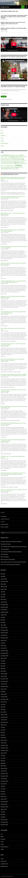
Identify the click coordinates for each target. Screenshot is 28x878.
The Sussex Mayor (5, 549)
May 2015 (3, 791)
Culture (2, 521)
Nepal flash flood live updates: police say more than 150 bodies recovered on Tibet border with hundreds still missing (13, 178)
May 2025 (3, 573)
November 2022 (4, 607)
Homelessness (24, 160)
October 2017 (4, 719)
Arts (2, 130)
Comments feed (4, 863)
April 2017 (3, 735)
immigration (16, 162)
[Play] (2, 50)
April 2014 (3, 817)
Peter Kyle (9, 165)
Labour (2, 140)
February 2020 (4, 673)
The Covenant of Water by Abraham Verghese (11, 551)
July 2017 (3, 727)
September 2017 (4, 722)
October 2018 (4, 696)
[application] (14, 44)
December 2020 (4, 650)
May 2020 (3, 666)
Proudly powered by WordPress (7, 876)
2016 (2, 155)
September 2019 (4, 686)
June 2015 (3, 788)
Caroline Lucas (14, 158)
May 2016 (3, 760)
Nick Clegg (4, 165)
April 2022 (3, 622)
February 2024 (4, 586)
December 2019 (4, 678)
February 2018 (4, 714)
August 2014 (4, 809)
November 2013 (4, 824)
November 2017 (4, 717)
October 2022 (4, 609)
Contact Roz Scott (5, 519)
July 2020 (3, 660)
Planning (13, 165)
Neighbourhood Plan (17, 163)
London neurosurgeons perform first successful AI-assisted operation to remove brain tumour (13, 197)
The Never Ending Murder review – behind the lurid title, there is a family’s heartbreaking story (13, 281)
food (5, 160)
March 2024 (3, 584)
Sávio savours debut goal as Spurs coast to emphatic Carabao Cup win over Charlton (12, 359)
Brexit (2, 133)
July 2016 (3, 755)
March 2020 (3, 671)
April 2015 (3, 794)
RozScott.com (5, 7)
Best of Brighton (17, 155)
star (11, 168)
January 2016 (4, 770)
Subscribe (4, 96)
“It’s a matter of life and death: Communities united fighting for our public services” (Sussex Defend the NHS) (14, 17)
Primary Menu (26, 7)
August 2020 (4, 658)
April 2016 (3, 763)
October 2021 (4, 635)
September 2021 (4, 637)
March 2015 (3, 796)
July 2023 (3, 591)
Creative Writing (4, 524)
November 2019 (4, 681)
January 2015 (4, 799)
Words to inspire (4, 526)
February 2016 (4, 768)
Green (2, 138)
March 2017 (3, 737)
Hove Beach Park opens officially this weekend (11, 541)
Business (2, 158)
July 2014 (3, 811)
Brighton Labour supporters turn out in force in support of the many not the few (13, 23)
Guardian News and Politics (10, 174)
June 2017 (3, 730)
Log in (2, 858)
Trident (17, 168)
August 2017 (4, 724)
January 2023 (4, 602)
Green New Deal (15, 160)
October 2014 (4, 804)
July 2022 (3, 617)
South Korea (21, 167)
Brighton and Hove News (16, 156)
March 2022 (3, 625)
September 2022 (4, 612)
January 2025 (4, 579)
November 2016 (4, 747)
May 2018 (3, 707)
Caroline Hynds (7, 158)
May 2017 (3, 732)
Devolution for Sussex (6, 544)
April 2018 (3, 709)
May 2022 (3, 619)
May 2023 (3, 596)
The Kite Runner (4, 554)
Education (3, 135)
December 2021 (4, 630)
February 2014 (4, 819)
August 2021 (4, 640)
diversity (8, 159)
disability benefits (4, 159)
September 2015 (4, 781)
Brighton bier (24, 156)
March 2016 (3, 765)
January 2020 (4, 676)
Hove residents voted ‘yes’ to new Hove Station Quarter (13, 562)
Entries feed (3, 861)
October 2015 (4, 778)
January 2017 (4, 742)
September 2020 (4, 655)
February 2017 (4, 740)
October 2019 (4, 683)
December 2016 (4, 745)
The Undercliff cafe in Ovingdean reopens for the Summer (14, 546)
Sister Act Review (5, 556)
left (23, 162)
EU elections (13, 159)
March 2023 (3, 599)
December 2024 (4, 581)
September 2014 (4, 806)
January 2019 (4, 694)
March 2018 (3, 712)
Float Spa (2, 160)
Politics (2, 145)
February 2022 (4, 627)
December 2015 (4, 773)
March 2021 (3, 645)
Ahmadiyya (6, 155)
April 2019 (3, 691)
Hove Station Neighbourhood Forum (7, 162)
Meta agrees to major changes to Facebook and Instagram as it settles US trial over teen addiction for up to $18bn (14, 375)
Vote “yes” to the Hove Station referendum (10, 564)
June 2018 (3, 704)
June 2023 (3, 594)
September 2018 (4, 699)
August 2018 (4, 701)
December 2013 (4, 822)
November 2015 (4, 776)
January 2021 (4, 648)
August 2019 (4, 689)
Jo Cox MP (21, 162)
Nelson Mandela (24, 163)
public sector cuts (10, 167)
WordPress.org (4, 866)
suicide (14, 168)
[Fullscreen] (25, 50)
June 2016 (3, 758)
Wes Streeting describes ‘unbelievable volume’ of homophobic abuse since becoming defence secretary (13, 473)
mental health (10, 163)
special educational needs (6, 168)
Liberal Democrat (4, 143)
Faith (23, 159)
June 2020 (3, 663)
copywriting (4, 516)
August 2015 (4, 783)
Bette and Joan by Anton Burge (8, 559)
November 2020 (4, 653)
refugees (17, 167)
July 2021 (3, 643)
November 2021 (4, 632)
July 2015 (3, 786)
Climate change (21, 158)
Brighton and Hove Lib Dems (6, 156)
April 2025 (3, 576)
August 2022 (4, 614)
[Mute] (23, 50)
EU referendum (18, 159)
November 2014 (4, 801)
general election (9, 160)
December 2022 (4, 604)
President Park (3, 167)
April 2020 (3, 668)
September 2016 (4, 750)
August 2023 (4, 589)
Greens (19, 160)
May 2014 (3, 814)
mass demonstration (4, 163)
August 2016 (4, 753)
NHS (1, 165)
